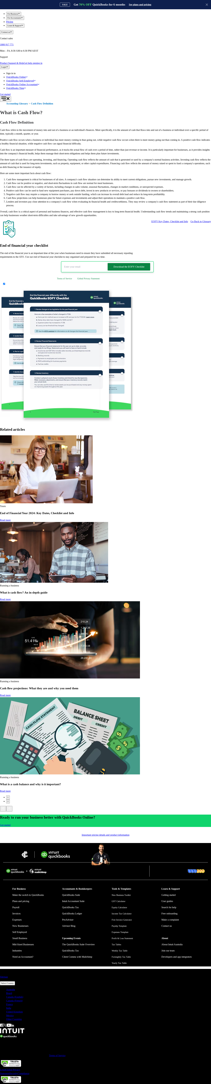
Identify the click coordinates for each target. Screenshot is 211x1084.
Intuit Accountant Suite (73, 901)
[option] (108, 989)
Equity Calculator (119, 907)
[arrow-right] (9, 808)
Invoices (16, 913)
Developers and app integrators (176, 956)
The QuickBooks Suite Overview (78, 944)
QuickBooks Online (16, 77)
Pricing (9, 21)
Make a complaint (170, 919)
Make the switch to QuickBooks (28, 895)
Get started (5, 94)
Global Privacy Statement (88, 278)
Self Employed (19, 932)
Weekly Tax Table (119, 951)
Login (3, 67)
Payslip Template (119, 926)
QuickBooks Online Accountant (22, 84)
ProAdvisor (67, 919)
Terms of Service (64, 278)
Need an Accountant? (22, 956)
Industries (17, 950)
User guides (167, 901)
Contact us (5, 32)
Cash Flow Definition (42, 103)
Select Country (7, 983)
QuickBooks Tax (70, 907)
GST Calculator (118, 901)
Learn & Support (14, 25)
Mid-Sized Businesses (23, 944)
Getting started (168, 895)
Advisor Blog (68, 926)
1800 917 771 (7, 44)
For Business (12, 14)
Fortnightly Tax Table (121, 957)
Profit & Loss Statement (122, 938)
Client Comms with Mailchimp (77, 956)
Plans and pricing (20, 901)
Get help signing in (33, 63)
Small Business (19, 938)
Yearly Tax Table (119, 963)
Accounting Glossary (17, 103)
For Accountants (14, 18)
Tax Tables (116, 944)
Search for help (168, 907)
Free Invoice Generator (122, 920)
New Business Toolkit (121, 895)
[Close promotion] (207, 5)
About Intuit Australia (172, 944)
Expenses (17, 919)
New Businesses (20, 926)
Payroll (15, 907)
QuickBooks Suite (71, 895)
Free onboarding (169, 913)
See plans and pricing (140, 4)
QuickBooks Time (15, 88)
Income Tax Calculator (122, 914)
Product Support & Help (12, 63)
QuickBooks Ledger (72, 913)
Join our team (168, 950)
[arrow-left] (3, 808)
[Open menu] (5, 99)
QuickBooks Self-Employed (20, 80)
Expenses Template (120, 932)
